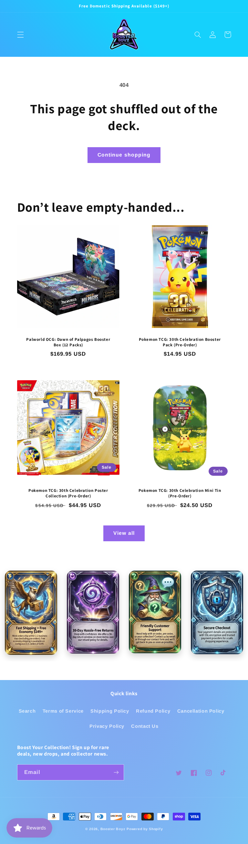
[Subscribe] (116, 772)
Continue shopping (124, 155)
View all (123, 533)
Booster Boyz (112, 829)
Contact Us (144, 726)
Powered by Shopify (145, 829)
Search (27, 711)
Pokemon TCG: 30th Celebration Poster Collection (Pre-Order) (68, 493)
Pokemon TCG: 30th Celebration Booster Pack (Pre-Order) (180, 342)
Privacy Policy (106, 726)
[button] (20, 34)
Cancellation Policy (200, 711)
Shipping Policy (109, 711)
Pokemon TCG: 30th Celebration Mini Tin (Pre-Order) (180, 493)
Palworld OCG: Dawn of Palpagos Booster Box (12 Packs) (68, 342)
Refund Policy (153, 711)
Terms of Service (63, 711)
